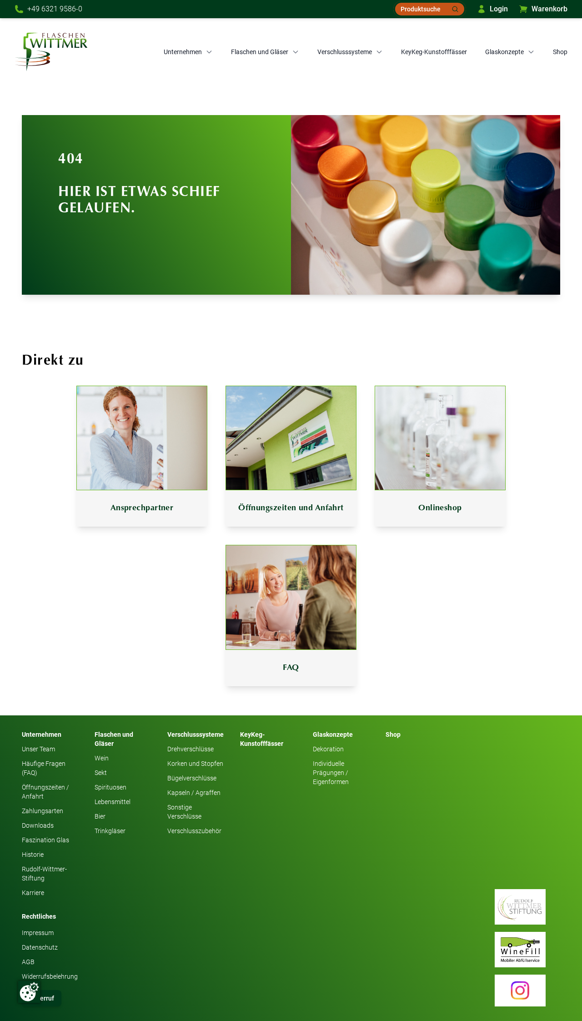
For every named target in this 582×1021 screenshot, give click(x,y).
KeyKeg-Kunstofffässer (434, 51)
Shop (560, 51)
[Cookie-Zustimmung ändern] (29, 992)
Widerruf (41, 998)
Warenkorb (549, 9)
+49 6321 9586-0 (54, 9)
